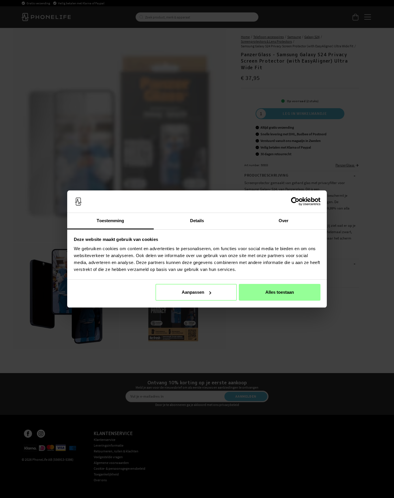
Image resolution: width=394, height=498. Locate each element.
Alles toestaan (279, 292)
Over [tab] (283, 220)
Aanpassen (193, 292)
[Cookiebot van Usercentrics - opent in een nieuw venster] (295, 201)
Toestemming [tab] (110, 220)
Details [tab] (197, 220)
